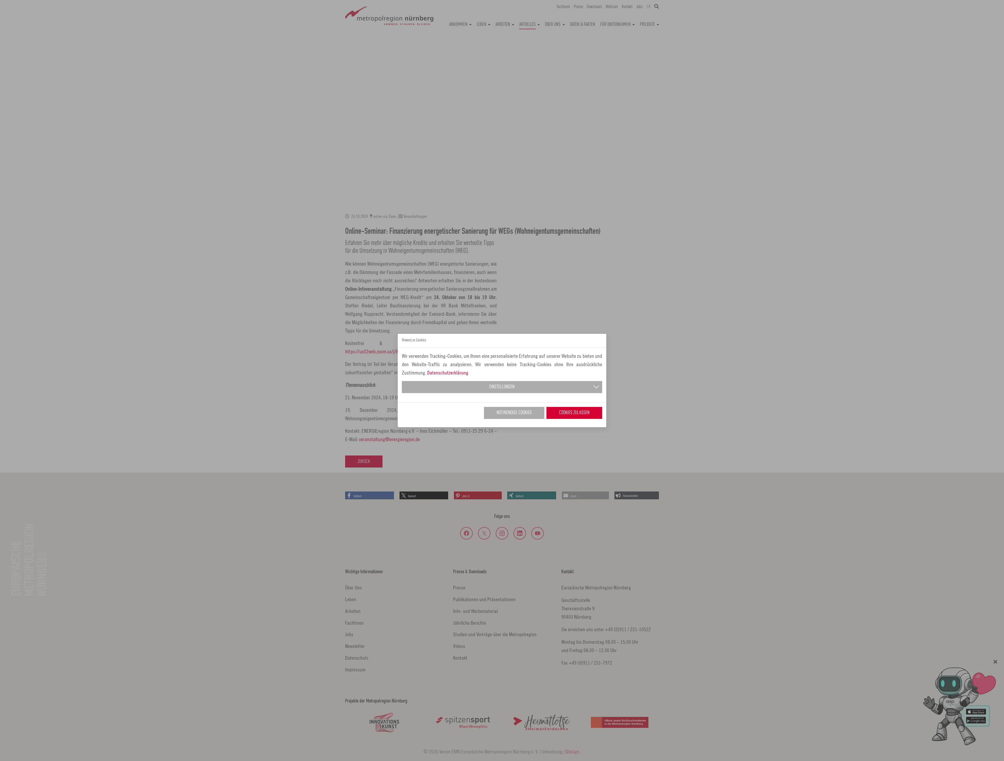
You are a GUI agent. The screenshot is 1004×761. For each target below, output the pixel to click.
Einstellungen (502, 387)
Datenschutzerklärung (447, 373)
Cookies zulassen (574, 412)
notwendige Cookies (514, 412)
